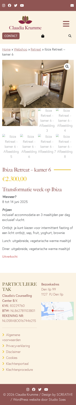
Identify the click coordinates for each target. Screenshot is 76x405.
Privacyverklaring (18, 346)
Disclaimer (13, 352)
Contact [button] (10, 36)
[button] (67, 66)
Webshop (20, 49)
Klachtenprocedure (19, 369)
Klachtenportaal (17, 364)
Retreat (36, 49)
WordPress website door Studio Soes (39, 399)
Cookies (11, 358)
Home (6, 49)
